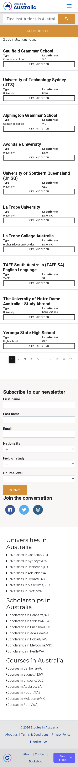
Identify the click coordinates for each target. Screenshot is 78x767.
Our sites (62, 757)
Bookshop (35, 761)
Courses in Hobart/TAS (24, 692)
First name (11, 399)
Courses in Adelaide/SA (24, 686)
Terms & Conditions (34, 734)
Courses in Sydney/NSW (25, 674)
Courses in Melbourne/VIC (26, 698)
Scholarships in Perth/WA (25, 651)
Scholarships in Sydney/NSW (28, 621)
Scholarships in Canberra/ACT (29, 615)
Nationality (11, 443)
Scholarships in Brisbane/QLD (28, 627)
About (27, 754)
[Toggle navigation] (69, 6)
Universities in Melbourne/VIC (28, 585)
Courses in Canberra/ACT (25, 668)
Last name (11, 414)
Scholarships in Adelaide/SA (27, 633)
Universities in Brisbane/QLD (27, 567)
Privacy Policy (61, 734)
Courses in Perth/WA (22, 704)
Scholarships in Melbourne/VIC (29, 645)
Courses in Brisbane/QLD (25, 680)
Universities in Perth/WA (24, 591)
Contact (40, 754)
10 (71, 359)
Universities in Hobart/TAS (26, 579)
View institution (39, 64)
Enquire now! (39, 741)
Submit (15, 490)
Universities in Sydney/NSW (27, 561)
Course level (12, 473)
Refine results (39, 31)
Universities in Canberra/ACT (27, 555)
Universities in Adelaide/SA (26, 573)
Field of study (13, 458)
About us (11, 734)
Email (7, 429)
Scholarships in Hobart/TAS (27, 639)
